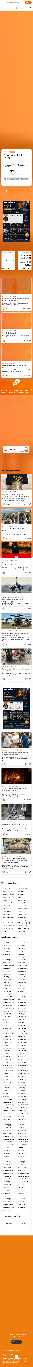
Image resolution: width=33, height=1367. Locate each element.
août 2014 (20, 1082)
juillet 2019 (5, 1184)
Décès (4, 908)
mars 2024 (5, 1025)
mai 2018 (20, 954)
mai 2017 (20, 988)
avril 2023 (5, 1056)
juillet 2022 (5, 1082)
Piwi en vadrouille (22, 914)
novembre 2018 (7, 1207)
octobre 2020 (6, 1142)
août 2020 (5, 1147)
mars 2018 (20, 960)
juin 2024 (5, 1016)
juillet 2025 (5, 979)
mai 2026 (5, 951)
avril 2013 (20, 1127)
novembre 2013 (22, 1108)
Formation (20, 888)
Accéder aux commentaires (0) (17, 191)
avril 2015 (20, 1059)
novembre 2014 (22, 1073)
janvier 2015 (21, 1068)
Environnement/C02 (8, 917)
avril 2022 (5, 1090)
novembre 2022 (7, 1071)
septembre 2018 (22, 942)
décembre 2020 (7, 1136)
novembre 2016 (22, 1005)
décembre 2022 (7, 1068)
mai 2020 (5, 1156)
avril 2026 (5, 954)
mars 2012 (20, 1164)
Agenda (5, 897)
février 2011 (21, 1201)
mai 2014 (20, 1090)
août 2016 (20, 1014)
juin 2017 (20, 985)
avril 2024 (5, 1022)
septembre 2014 (22, 1079)
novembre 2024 (7, 1002)
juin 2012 (20, 1156)
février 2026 (6, 960)
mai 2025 (5, 985)
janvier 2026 (6, 962)
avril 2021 (5, 1125)
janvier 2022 (6, 1099)
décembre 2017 (22, 968)
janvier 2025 (6, 997)
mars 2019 (5, 1196)
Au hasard (5, 903)
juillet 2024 (5, 1014)
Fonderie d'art (6, 928)
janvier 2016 (21, 1034)
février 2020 (6, 1164)
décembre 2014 (22, 1071)
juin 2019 (5, 1187)
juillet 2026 (5, 945)
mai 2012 (20, 1159)
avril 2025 (5, 988)
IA (18, 897)
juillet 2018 (20, 948)
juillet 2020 (5, 1150)
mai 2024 (5, 1019)
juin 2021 (5, 1119)
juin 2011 (20, 1190)
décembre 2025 (7, 965)
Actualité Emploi (7, 894)
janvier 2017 (21, 999)
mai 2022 (5, 1088)
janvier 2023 (6, 1065)
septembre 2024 (7, 1008)
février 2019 (6, 1199)
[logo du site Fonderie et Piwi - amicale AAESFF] (3, 2)
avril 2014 (20, 1093)
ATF (4, 900)
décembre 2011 (22, 1173)
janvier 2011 (21, 1204)
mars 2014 (20, 1096)
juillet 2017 (20, 982)
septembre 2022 (7, 1076)
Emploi (4, 914)
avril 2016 (20, 1025)
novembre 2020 (7, 1139)
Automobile (6, 905)
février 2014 (21, 1099)
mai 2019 (5, 1190)
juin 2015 (20, 1053)
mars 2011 (20, 1199)
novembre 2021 (7, 1105)
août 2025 (5, 977)
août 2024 (5, 1011)
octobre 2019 (6, 1176)
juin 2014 (20, 1088)
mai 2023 (5, 1053)
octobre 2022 (6, 1073)
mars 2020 (5, 1162)
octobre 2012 (21, 1144)
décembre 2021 (7, 1102)
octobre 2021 (6, 1108)
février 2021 (6, 1130)
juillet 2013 (20, 1119)
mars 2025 (5, 991)
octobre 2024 (6, 1005)
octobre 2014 (21, 1076)
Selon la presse (22, 923)
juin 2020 (5, 1153)
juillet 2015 (20, 1051)
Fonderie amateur (7, 925)
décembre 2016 (22, 1002)
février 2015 (21, 1065)
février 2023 (6, 1062)
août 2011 (20, 1184)
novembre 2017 (22, 971)
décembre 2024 (7, 999)
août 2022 (5, 1079)
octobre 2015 (21, 1042)
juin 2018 (20, 951)
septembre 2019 (7, 1179)
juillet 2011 (20, 1187)
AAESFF (5, 888)
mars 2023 (5, 1059)
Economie (12, 151)
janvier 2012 (21, 1170)
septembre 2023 (7, 1042)
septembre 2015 (22, 1045)
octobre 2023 (6, 1039)
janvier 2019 (6, 1201)
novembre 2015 (22, 1039)
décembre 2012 (22, 1139)
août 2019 (5, 1181)
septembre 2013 (22, 1113)
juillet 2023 (5, 1048)
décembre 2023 (7, 1034)
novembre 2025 (7, 968)
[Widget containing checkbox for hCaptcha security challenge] (16, 449)
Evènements (6, 923)
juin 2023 (5, 1051)
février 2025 (6, 994)
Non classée (21, 905)
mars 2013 (20, 1130)
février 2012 (21, 1167)
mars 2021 (5, 1127)
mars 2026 (5, 957)
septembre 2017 (22, 977)
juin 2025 (5, 982)
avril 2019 (5, 1193)
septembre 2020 (7, 1144)
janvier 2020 (6, 1167)
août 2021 (5, 1113)
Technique (20, 925)
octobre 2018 (6, 1210)
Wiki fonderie (21, 931)
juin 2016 (20, 1019)
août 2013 (20, 1116)
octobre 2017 (21, 974)
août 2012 (20, 1150)
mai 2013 (20, 1125)
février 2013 (21, 1133)
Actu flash (5, 891)
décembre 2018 (7, 1204)
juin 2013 (20, 1122)
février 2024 (6, 1028)
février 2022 (6, 1096)
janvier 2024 (6, 1031)
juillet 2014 (20, 1085)
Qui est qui (20, 917)
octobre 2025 (6, 971)
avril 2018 (20, 957)
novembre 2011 (22, 1176)
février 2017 (21, 997)
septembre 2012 (22, 1147)
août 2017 (20, 979)
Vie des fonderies (22, 928)
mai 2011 (20, 1193)
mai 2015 (20, 1056)
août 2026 (5, 942)
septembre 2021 (7, 1110)
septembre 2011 (22, 1181)
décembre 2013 (22, 1105)
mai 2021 (5, 1122)
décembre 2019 (7, 1170)
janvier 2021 (6, 1133)
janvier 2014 (21, 1102)
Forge (4, 931)
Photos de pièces (22, 908)
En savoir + (16, 1342)
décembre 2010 (22, 1207)
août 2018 (20, 945)
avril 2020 (5, 1159)
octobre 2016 (21, 1008)
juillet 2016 (20, 1016)
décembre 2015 (22, 1036)
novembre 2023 (7, 1036)
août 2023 (5, 1045)
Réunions (20, 920)
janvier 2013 (21, 1136)
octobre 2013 (21, 1110)
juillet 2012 (20, 1153)
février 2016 (21, 1031)
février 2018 (21, 962)
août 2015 (20, 1048)
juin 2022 (5, 1085)
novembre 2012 (22, 1142)
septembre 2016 (22, 1011)
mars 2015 (20, 1062)
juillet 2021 (5, 1116)
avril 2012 (20, 1162)
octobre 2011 (21, 1179)
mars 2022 (5, 1093)
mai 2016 (20, 1022)
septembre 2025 (7, 974)
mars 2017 (20, 994)
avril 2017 (20, 991)
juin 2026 (5, 948)
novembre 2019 (7, 1173)
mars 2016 (20, 1028)
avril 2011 (20, 1196)
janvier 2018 (21, 965)
